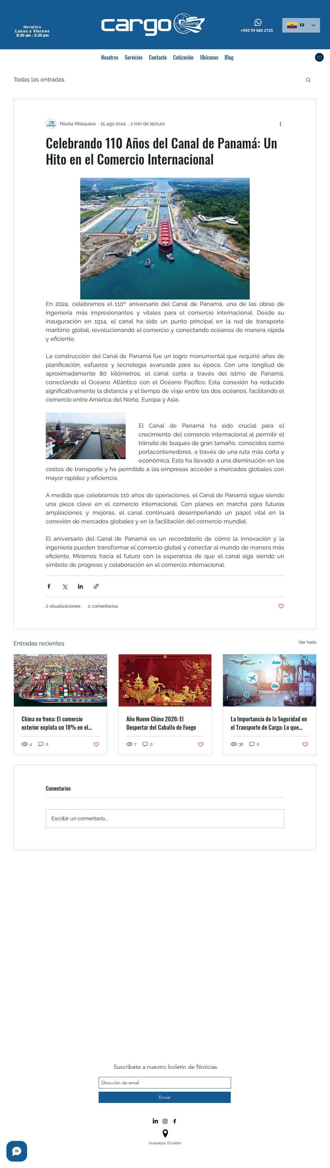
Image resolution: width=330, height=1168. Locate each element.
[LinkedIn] (155, 1121)
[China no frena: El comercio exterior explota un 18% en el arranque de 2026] (60, 680)
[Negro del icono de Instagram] (165, 1121)
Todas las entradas (39, 79)
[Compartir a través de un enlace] (96, 586)
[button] (308, 79)
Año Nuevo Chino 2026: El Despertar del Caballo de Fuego (161, 723)
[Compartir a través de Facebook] (49, 586)
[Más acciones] (280, 124)
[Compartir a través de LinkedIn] (80, 586)
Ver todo (307, 642)
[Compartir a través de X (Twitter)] (65, 586)
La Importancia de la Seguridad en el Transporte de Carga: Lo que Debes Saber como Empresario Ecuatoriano (269, 723)
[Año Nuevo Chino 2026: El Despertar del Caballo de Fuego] (165, 680)
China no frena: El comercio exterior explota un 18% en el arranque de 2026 (55, 723)
